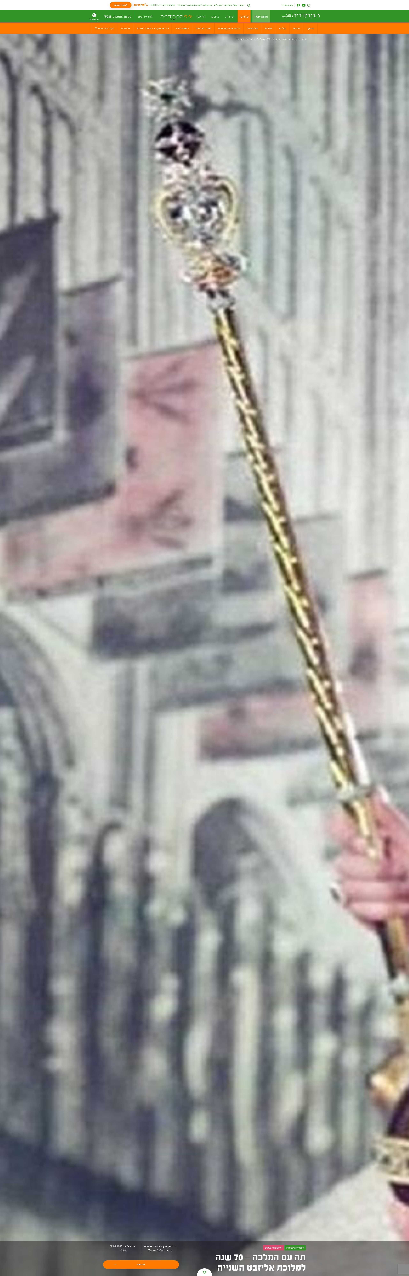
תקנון (241, 5)
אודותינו (181, 5)
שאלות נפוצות (230, 5)
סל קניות (139, 5)
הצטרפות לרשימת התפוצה (199, 5)
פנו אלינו (218, 5)
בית (304, 39)
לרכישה (141, 1264)
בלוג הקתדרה (168, 5)
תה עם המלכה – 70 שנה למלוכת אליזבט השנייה (262, 39)
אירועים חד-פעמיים (273, 1247)
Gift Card (155, 5)
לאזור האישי (120, 5)
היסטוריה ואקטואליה (295, 1247)
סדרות (294, 39)
